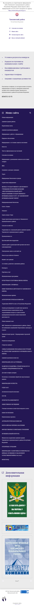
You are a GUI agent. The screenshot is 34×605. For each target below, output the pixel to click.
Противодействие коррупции (10, 240)
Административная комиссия (10, 358)
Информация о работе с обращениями (12, 134)
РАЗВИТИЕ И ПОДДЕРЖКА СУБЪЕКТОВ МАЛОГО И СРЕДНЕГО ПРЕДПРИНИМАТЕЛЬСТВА (16, 367)
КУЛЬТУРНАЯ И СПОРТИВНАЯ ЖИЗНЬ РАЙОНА (15, 280)
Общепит (4, 210)
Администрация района (8, 121)
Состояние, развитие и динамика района (13, 263)
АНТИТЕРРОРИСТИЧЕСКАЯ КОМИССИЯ (13, 299)
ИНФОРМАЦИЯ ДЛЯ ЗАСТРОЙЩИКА (12, 362)
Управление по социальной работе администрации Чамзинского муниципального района (16, 231)
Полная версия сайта (17, 34)
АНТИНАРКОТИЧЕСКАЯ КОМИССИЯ (12, 421)
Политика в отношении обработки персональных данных (16, 378)
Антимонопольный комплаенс (10, 391)
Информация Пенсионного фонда (11, 178)
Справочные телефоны (13, 74)
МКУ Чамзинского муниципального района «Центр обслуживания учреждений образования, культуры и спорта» (17, 328)
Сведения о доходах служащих (10, 170)
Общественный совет (8, 321)
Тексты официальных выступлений (12, 151)
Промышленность (7, 236)
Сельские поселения (17, 28)
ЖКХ (3, 166)
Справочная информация (9, 182)
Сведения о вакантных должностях (18, 79)
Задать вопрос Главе (7, 215)
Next (31, 581)
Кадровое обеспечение (8, 138)
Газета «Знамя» (6, 206)
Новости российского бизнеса (10, 255)
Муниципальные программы (10, 276)
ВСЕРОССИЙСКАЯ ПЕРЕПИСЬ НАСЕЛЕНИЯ (13, 425)
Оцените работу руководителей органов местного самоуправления (16, 246)
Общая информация (7, 117)
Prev (3, 581)
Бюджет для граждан (7, 259)
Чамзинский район (17, 19)
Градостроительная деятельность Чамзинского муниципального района (15, 220)
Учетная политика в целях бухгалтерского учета (15, 408)
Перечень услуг (6, 272)
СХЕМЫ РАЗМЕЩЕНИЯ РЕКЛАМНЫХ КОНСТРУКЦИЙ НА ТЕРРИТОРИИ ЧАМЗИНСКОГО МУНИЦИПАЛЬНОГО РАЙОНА (17, 351)
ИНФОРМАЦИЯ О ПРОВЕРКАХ (10, 284)
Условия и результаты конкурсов (17, 57)
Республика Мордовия (17, 22)
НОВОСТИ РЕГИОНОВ (7, 412)
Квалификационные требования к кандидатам (17, 69)
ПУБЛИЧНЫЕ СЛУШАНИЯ (9, 446)
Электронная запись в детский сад (11, 251)
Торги (3, 174)
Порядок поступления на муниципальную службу (14, 63)
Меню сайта (15, 31)
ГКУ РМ (4, 396)
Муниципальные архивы (9, 295)
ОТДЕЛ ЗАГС (5, 387)
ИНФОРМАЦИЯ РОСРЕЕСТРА (9, 383)
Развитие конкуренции (8, 340)
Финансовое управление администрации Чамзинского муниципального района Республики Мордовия (16, 440)
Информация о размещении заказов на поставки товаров (15, 160)
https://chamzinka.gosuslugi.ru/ (17, 10)
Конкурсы (5, 268)
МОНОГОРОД (5, 459)
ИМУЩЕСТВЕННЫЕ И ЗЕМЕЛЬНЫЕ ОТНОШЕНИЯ (15, 429)
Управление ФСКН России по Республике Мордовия (16, 303)
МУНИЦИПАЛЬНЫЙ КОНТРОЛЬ (10, 433)
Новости (4, 146)
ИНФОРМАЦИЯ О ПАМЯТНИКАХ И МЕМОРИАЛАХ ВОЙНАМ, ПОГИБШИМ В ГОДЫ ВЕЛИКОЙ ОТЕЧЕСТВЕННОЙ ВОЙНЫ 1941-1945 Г (16, 453)
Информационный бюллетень (10, 202)
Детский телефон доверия (9, 372)
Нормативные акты (7, 126)
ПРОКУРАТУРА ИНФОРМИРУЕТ (10, 400)
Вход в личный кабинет (18, 38)
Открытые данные (7, 345)
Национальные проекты (8, 417)
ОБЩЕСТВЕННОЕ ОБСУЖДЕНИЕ (10, 404)
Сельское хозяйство (7, 225)
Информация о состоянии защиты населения (14, 142)
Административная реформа (10, 130)
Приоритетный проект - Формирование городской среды (16, 335)
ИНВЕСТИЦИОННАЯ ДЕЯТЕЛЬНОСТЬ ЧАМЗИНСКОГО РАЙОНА (16, 290)
